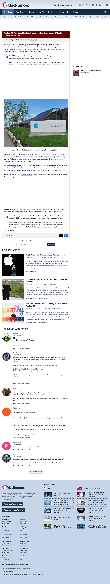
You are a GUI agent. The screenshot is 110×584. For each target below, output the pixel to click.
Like (22, 348)
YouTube (50, 488)
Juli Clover (53, 284)
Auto (35, 574)
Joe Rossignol (54, 257)
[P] (6, 450)
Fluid (25, 574)
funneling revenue (34, 159)
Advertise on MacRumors (13, 510)
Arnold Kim (5, 519)
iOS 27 (54, 17)
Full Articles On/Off (18, 574)
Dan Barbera (5, 548)
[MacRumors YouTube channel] (96, 5)
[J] (6, 415)
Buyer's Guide (64, 12)
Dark (42, 574)
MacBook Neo (94, 17)
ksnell (15, 388)
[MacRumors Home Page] (15, 5)
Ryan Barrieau (24, 548)
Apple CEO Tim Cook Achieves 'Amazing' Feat (45, 255)
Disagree (27, 348)
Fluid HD (30, 574)
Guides (31, 12)
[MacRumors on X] (90, 5)
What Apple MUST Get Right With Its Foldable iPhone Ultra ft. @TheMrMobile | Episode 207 (98, 502)
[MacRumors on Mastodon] (93, 5)
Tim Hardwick (55, 308)
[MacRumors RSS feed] (103, 5)
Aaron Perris (23, 556)
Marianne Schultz (24, 541)
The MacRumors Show (91, 488)
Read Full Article (31, 271)
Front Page (8, 12)
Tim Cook (10, 230)
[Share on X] (61, 235)
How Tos (41, 12)
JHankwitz (16, 408)
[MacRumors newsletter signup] (107, 5)
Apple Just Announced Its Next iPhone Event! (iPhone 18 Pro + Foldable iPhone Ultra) (64, 502)
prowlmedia (17, 442)
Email (3, 523)
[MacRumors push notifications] (100, 5)
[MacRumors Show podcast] (80, 5)
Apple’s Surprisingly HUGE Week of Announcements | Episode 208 (96, 494)
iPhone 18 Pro (30, 17)
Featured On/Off (7, 574)
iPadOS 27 (64, 17)
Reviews (51, 12)
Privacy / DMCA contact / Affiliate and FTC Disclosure (16, 568)
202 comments (42, 322)
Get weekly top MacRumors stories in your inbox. (36, 241)
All (106, 17)
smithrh (15, 333)
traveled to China (26, 174)
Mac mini (7, 17)
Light (38, 574)
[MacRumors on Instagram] (83, 5)
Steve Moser (5, 556)
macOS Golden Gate (79, 17)
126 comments (42, 298)
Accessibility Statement (8, 571)
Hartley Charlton (6, 541)
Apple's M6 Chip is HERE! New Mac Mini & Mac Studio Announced (64, 510)
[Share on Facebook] (66, 235)
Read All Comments (36, 471)
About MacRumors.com (13, 504)
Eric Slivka (33, 40)
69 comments (9, 235)
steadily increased (17, 166)
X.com (7, 523)
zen (14, 454)
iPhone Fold (43, 17)
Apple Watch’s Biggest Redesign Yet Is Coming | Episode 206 (95, 510)
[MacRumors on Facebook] (87, 5)
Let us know (69, 5)
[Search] (106, 12)
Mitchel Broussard (7, 534)
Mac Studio (18, 17)
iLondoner (16, 353)
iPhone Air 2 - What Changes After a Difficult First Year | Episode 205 (96, 518)
